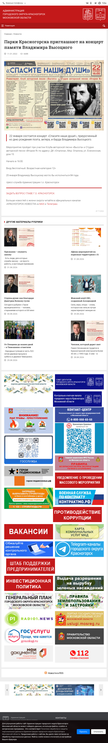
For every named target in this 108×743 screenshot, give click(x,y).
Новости (18, 34)
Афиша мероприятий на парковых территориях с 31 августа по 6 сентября (85, 253)
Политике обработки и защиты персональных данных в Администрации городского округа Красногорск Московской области (35, 731)
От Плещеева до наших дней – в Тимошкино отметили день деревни (18, 346)
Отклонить (98, 732)
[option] (33, 690)
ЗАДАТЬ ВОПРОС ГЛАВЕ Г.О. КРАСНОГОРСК (30, 193)
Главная (8, 34)
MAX (41, 203)
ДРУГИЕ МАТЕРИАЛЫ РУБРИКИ (24, 221)
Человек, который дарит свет (86, 344)
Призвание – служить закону (15, 253)
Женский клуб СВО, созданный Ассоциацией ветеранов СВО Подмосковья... (83, 300)
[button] (7, 690)
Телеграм (52, 203)
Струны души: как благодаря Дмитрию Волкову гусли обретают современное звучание (19, 300)
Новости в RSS (55, 673)
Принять (83, 732)
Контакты (61, 718)
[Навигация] (2, 26)
